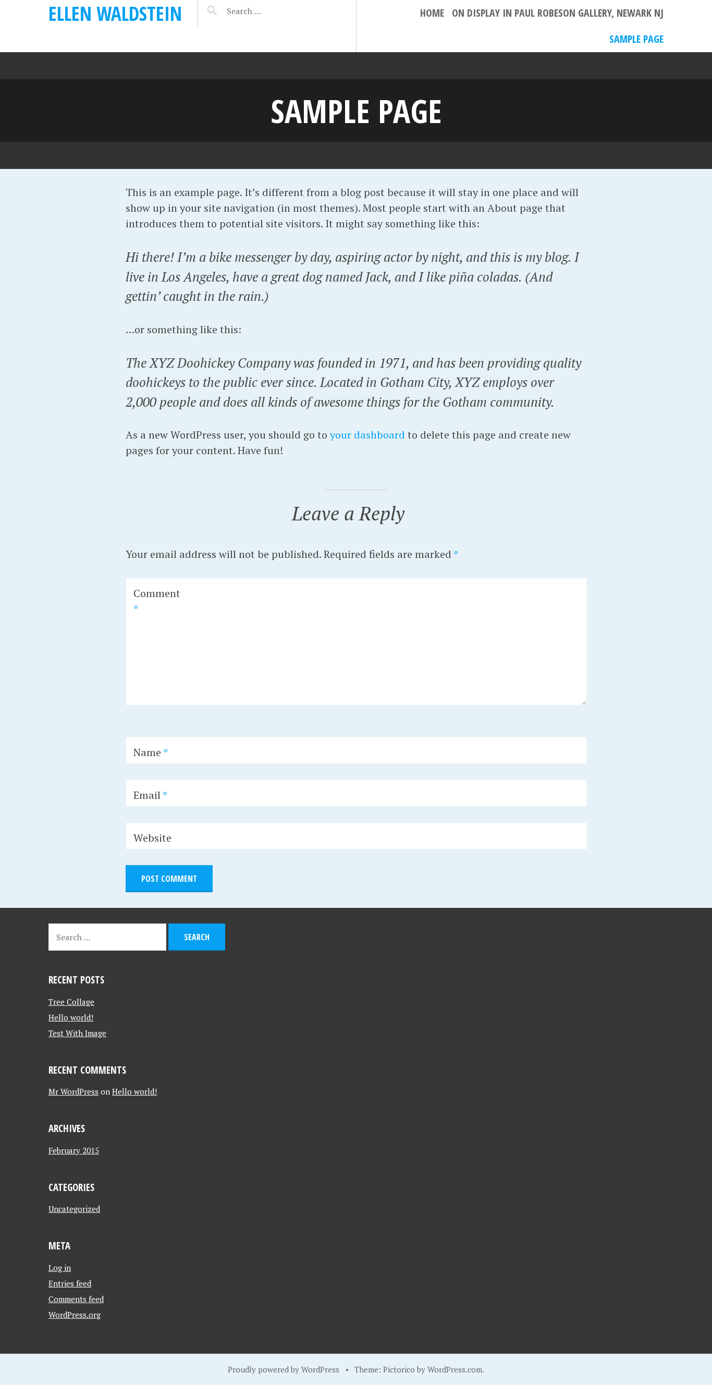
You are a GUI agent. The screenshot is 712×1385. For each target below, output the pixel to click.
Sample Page (636, 39)
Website (152, 838)
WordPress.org (74, 1314)
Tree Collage (71, 1002)
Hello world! (70, 1017)
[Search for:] (270, 11)
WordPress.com (454, 1369)
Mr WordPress (73, 1091)
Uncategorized (74, 1209)
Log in (59, 1267)
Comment (156, 601)
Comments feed (76, 1299)
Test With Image (77, 1033)
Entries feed (69, 1283)
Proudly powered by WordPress (283, 1369)
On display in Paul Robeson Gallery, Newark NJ (558, 13)
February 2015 (73, 1150)
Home (432, 13)
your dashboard (367, 435)
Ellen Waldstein (115, 13)
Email (150, 795)
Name (150, 752)
